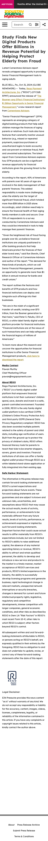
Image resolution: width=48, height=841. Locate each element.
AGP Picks (7, 4)
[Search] (30, 24)
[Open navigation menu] (4, 24)
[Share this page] (44, 24)
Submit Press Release (24, 830)
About (11, 824)
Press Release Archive (28, 824)
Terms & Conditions (24, 836)
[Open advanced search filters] (36, 24)
